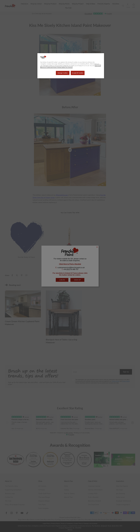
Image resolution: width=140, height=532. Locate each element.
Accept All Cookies (77, 73)
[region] (70, 65)
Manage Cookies (63, 73)
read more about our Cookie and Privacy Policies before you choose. (70, 66)
